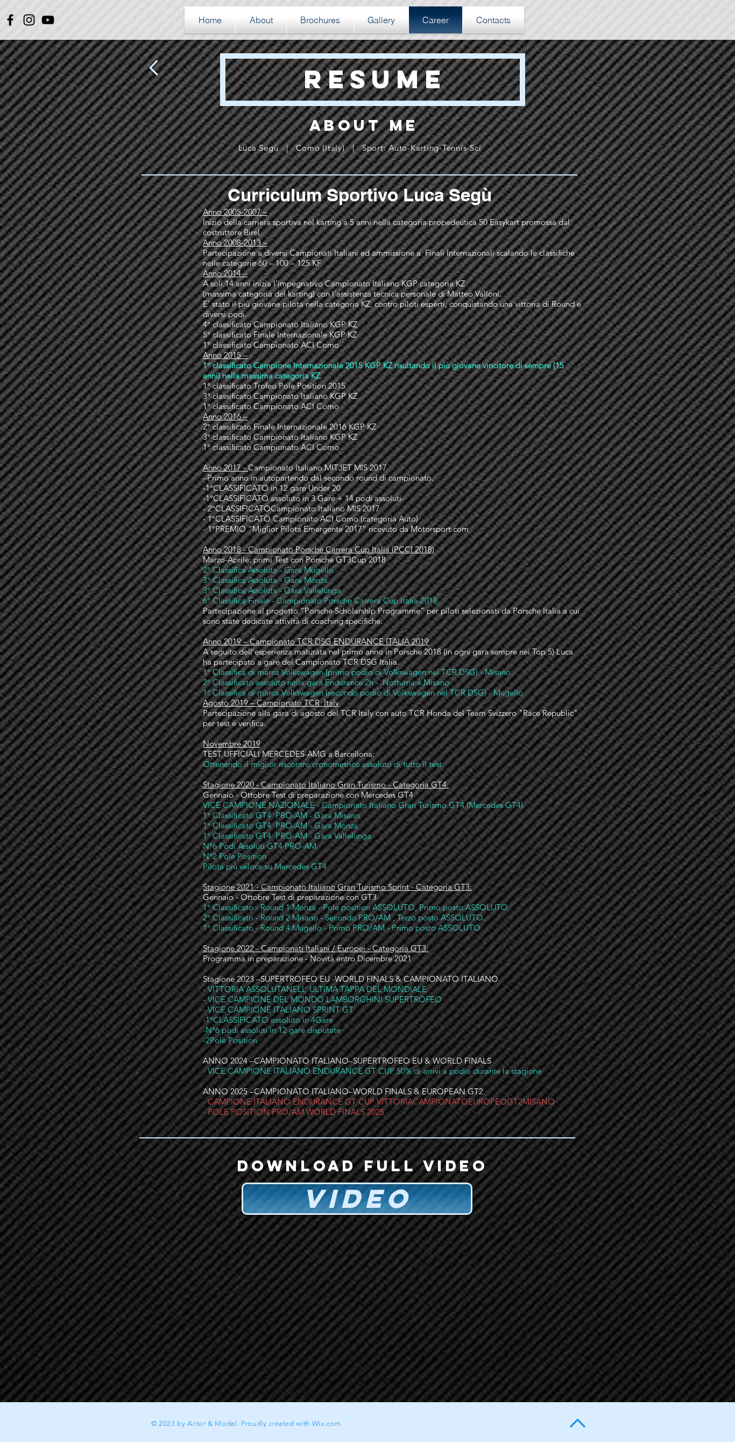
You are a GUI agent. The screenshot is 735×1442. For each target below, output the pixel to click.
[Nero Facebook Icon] (10, 19)
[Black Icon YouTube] (47, 19)
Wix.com (326, 1423)
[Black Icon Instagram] (29, 19)
